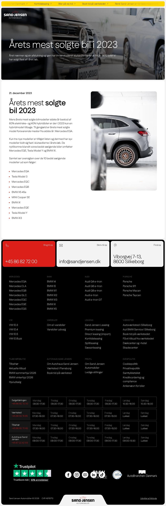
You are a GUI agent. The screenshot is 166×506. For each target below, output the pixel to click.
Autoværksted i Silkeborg (137, 325)
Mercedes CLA (17, 286)
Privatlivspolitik (131, 368)
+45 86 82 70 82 (20, 428)
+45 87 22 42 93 (20, 442)
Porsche (127, 282)
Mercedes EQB (17, 291)
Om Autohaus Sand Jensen (62, 364)
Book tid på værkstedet (91, 4)
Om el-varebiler (56, 325)
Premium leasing (94, 330)
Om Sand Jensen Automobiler (95, 366)
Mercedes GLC (18, 295)
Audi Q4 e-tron (93, 282)
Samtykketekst (131, 373)
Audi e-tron (91, 295)
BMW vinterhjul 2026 (21, 377)
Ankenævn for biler (134, 386)
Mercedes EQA (17, 282)
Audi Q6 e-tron (93, 286)
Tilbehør (13, 364)
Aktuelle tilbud (17, 368)
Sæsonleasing (93, 348)
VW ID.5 (13, 334)
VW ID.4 (13, 330)
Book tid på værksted (59, 373)
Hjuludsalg (15, 382)
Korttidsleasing (39, 4)
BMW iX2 (52, 295)
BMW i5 (51, 286)
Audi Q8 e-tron (93, 291)
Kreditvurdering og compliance (133, 379)
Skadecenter (130, 348)
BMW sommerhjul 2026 (22, 373)
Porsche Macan (132, 291)
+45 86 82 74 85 (20, 416)
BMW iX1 (52, 291)
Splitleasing (91, 343)
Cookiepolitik (130, 364)
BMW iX (51, 304)
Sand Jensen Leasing (97, 325)
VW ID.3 (13, 325)
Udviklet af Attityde (148, 498)
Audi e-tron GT (93, 300)
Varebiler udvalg (56, 330)
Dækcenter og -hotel (135, 343)
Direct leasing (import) (98, 334)
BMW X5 (52, 309)
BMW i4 (51, 282)
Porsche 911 (129, 286)
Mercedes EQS (17, 309)
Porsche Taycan (132, 295)
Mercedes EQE (17, 304)
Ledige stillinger (94, 372)
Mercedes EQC (18, 300)
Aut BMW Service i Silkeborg (139, 330)
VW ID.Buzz (15, 339)
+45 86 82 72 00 (20, 403)
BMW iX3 (52, 300)
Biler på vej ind (63, 4)
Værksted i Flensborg (59, 368)
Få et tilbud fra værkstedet (138, 339)
